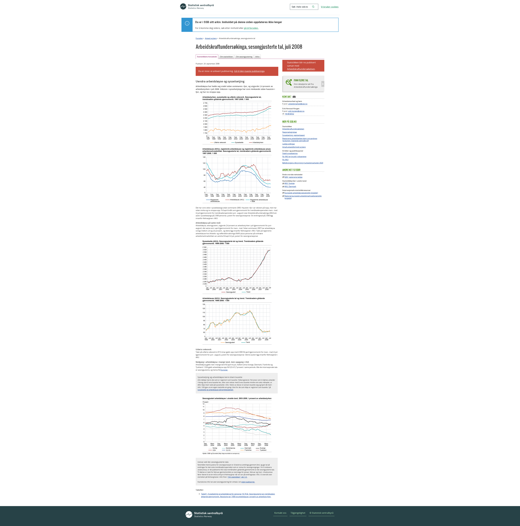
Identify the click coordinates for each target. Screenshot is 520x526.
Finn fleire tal (301, 80)
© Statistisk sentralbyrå (321, 512)
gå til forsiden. (251, 28)
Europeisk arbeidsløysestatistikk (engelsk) (301, 193)
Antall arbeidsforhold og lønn (294, 147)
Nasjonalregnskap (289, 132)
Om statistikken (226, 56)
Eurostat (224, 370)
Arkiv (257, 56)
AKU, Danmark (290, 186)
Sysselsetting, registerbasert (293, 135)
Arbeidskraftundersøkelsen (301, 68)
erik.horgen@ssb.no (296, 111)
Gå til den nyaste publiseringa (249, 71)
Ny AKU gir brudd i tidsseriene (294, 156)
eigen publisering (248, 482)
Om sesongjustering (244, 56)
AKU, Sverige (290, 183)
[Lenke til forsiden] (197, 6)
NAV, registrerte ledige (293, 177)
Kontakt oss (280, 512)
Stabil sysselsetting (290, 153)
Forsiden (199, 38)
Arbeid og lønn (211, 38)
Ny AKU (285, 160)
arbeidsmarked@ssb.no (297, 104)
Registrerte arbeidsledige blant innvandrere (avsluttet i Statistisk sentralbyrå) (299, 139)
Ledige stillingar (288, 144)
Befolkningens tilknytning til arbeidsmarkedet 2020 (302, 163)
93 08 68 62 (289, 114)
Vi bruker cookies (330, 6)
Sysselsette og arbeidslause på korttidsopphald (215, 390)
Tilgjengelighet (298, 512)
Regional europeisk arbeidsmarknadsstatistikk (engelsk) (303, 197)
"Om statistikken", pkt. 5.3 (237, 477)
